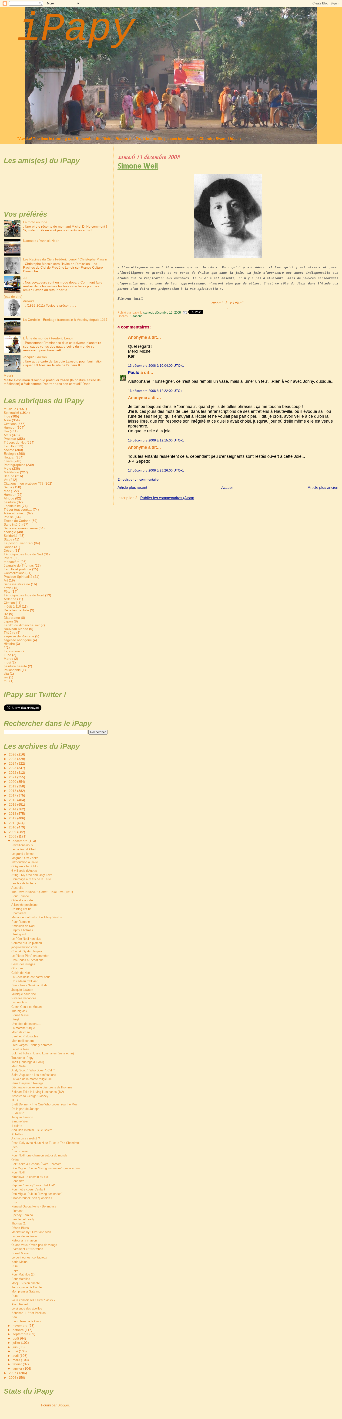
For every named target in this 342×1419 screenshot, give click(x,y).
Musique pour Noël (24, 994)
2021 (13, 777)
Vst (6, 480)
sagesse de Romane (19, 636)
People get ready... (24, 1219)
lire (6, 614)
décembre (20, 841)
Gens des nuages (23, 964)
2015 (13, 804)
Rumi (14, 1266)
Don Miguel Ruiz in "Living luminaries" (37, 1194)
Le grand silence (22, 853)
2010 (13, 827)
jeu (6, 677)
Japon (8, 621)
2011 (13, 823)
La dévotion (19, 1002)
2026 (13, 754)
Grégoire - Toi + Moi (24, 866)
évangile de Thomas (19, 565)
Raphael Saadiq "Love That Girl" (33, 1185)
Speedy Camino (22, 1215)
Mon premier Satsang (25, 1291)
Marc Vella (18, 1066)
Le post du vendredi (18, 543)
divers (8, 461)
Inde (7, 416)
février (18, 1364)
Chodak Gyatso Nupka (26, 951)
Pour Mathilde (20, 1279)
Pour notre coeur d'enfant (28, 1189)
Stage (8, 539)
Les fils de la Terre (23, 883)
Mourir (8, 375)
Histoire (9, 644)
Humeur (10, 494)
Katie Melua (19, 1262)
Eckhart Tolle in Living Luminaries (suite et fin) (42, 1053)
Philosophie (12, 670)
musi (7, 662)
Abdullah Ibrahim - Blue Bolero (31, 1130)
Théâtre (9, 632)
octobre (19, 1330)
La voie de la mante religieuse (31, 1079)
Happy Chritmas (22, 930)
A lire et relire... (15, 513)
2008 (13, 836)
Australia (17, 887)
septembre (21, 1334)
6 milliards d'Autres (24, 870)
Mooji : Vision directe (25, 1283)
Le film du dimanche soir (22, 625)
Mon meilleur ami (22, 1041)
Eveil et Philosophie (24, 1036)
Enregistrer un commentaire (138, 479)
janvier (18, 1368)
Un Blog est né (21, 909)
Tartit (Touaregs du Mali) (27, 1062)
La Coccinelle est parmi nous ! (31, 977)
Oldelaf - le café (22, 900)
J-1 (25, 278)
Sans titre (17, 1181)
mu (6, 681)
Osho (15, 1160)
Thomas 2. (18, 1223)
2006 (13, 1377)
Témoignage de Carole (26, 1287)
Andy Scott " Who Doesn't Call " (33, 1070)
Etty (14, 1202)
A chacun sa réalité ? (25, 1138)
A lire (7, 420)
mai (16, 1351)
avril (16, 1355)
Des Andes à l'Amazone (27, 960)
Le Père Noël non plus (26, 938)
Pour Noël (18, 1172)
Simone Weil (137, 165)
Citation (9, 603)
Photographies (14, 465)
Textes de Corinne (17, 521)
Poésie (9, 517)
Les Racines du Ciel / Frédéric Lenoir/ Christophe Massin (65, 259)
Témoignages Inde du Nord (24, 595)
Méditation (11, 472)
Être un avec (20, 1151)
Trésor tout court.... (18, 509)
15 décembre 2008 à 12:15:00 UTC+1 (156, 440)
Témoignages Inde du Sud (23, 554)
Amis (7, 435)
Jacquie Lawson (35, 357)
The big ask (19, 1011)
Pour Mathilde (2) (22, 1274)
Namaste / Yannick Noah (41, 241)
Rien (14, 1147)
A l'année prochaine (24, 904)
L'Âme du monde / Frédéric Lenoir (48, 338)
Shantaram (18, 913)
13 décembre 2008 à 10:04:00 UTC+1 (156, 365)
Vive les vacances (23, 998)
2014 (13, 809)
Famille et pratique (17, 569)
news (7, 588)
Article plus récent (132, 487)
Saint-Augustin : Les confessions (33, 1075)
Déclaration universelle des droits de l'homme (41, 1087)
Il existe (16, 1126)
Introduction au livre (24, 862)
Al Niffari (17, 1134)
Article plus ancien (323, 487)
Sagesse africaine (17, 584)
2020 (13, 781)
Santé (8, 487)
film (6, 431)
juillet (17, 1342)
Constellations (14, 573)
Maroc (8, 658)
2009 (13, 832)
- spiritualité (12, 506)
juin (16, 1347)
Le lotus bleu (20, 1049)
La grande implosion (24, 1236)
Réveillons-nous (22, 845)
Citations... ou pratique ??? (24, 483)
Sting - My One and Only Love (31, 875)
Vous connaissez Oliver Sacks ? (33, 1300)
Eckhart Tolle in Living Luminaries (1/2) (37, 1092)
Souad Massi (20, 1015)
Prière (8, 558)
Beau (14, 1317)
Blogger (63, 1405)
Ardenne (10, 599)
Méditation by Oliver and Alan (31, 1232)
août (16, 1338)
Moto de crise (20, 1032)
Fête (7, 591)
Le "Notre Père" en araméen (30, 955)
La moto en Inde (35, 222)
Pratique (10, 439)
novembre (20, 1325)
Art (6, 580)
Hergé (15, 1019)
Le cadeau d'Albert (23, 849)
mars (17, 1360)
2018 (13, 791)
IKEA (15, 1100)
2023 (13, 768)
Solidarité (10, 535)
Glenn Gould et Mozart (26, 1007)
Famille (9, 446)
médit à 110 (12, 606)
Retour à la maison (24, 1240)
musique (10, 409)
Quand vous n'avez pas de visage (34, 1245)
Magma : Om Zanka (24, 858)
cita (6, 673)
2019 (13, 786)
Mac (7, 491)
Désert (8, 550)
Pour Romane (20, 921)
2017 (13, 795)
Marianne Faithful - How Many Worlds (36, 917)
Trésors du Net (15, 442)
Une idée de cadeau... (26, 1024)
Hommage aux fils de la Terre (31, 879)
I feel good (18, 934)
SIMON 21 (18, 1113)
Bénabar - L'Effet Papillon (28, 1313)
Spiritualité (11, 412)
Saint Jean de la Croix (26, 1321)
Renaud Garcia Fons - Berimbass (33, 1206)
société (9, 450)
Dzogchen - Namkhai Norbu (29, 985)
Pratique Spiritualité (18, 576)
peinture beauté (15, 666)
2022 (13, 772)
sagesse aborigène (18, 640)
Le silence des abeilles (26, 1308)
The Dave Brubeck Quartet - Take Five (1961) (42, 892)
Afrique (9, 498)
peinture (10, 502)
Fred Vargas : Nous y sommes (32, 1045)
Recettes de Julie (16, 610)
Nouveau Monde (16, 629)
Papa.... (16, 1270)
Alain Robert (19, 1304)
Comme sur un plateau (26, 943)
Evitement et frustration (27, 1249)
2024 (13, 763)
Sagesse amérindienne (21, 528)
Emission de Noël (23, 926)
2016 (13, 800)
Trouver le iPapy (22, 1058)
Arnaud (28, 301)
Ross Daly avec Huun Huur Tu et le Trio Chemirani (45, 1143)
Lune (7, 655)
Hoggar (9, 457)
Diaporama (12, 617)
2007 (13, 1373)
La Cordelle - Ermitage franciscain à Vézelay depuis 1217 (65, 319)
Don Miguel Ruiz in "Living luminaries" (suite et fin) (45, 1168)
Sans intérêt (12, 524)
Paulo (133, 372)
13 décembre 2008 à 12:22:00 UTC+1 (156, 391)
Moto (7, 468)
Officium (17, 968)
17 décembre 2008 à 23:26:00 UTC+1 (156, 470)
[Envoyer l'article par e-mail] (185, 312)
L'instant (17, 1211)
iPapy (76, 29)
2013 (13, 813)
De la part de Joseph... (26, 1109)
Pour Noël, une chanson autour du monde (39, 1155)
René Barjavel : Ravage (27, 1083)
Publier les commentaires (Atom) (167, 498)
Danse (8, 547)
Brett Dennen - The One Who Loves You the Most (44, 1104)
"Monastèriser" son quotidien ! (31, 1198)
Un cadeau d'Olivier (24, 981)
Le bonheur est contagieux (29, 1257)
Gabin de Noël (20, 972)
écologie (10, 532)
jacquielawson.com (24, 947)
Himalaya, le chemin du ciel (30, 1177)
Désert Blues (20, 1228)
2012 (13, 818)
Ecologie (10, 453)
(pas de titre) (13, 296)
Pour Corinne (20, 896)
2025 (13, 759)
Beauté (9, 476)
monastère (12, 562)
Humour (10, 427)
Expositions (12, 651)
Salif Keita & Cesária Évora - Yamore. (36, 1164)
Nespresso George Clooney (29, 1096)
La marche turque (23, 1028)
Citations (136, 316)
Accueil (227, 487)
